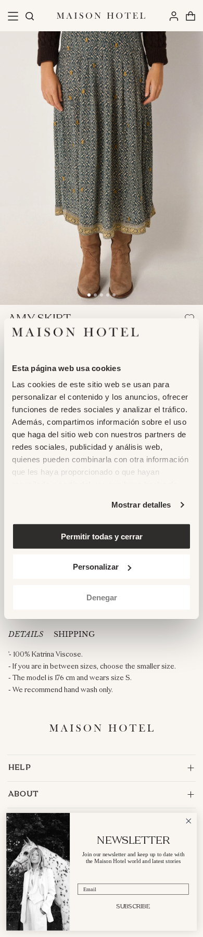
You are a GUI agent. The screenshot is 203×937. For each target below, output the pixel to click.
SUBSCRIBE (133, 906)
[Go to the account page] (173, 16)
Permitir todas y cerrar (102, 536)
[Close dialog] (188, 821)
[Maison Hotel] (101, 16)
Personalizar (96, 566)
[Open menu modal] (12, 16)
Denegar (101, 597)
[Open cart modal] (190, 16)
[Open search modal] (29, 16)
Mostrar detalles (141, 504)
